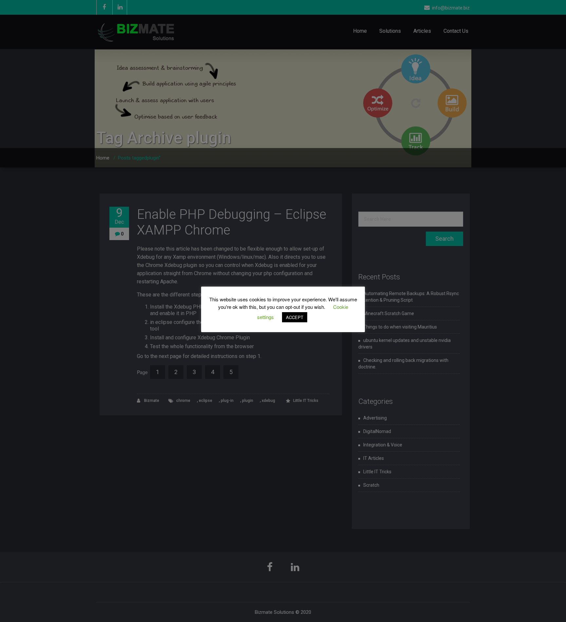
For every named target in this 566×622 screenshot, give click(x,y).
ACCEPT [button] (294, 317)
